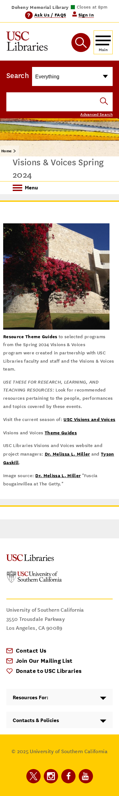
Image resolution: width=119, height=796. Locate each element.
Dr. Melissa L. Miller (67, 454)
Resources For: (30, 697)
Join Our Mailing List (44, 660)
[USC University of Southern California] (34, 581)
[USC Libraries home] (27, 42)
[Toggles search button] (80, 42)
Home (6, 151)
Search (17, 75)
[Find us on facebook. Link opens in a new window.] (68, 776)
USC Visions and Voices (89, 419)
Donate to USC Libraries (49, 671)
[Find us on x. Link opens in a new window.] (33, 776)
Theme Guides (61, 432)
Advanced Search (96, 114)
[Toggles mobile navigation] (103, 42)
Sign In (86, 14)
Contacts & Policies (36, 720)
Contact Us (31, 650)
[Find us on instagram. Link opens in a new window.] (51, 776)
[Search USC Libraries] (104, 101)
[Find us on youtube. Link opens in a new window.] (86, 776)
